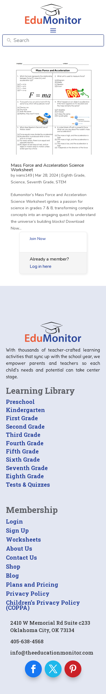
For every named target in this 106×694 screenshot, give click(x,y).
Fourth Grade (25, 443)
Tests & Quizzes (28, 484)
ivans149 (24, 175)
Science (18, 182)
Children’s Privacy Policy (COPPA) (43, 605)
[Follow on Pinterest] (72, 668)
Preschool (20, 401)
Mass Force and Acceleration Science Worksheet (47, 167)
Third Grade (23, 434)
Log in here (40, 266)
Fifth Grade (22, 451)
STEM (61, 182)
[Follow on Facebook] (33, 668)
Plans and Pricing (32, 584)
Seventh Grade (40, 182)
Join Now (38, 238)
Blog (12, 575)
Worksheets (23, 539)
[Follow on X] (53, 668)
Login (14, 521)
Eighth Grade (73, 175)
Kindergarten (25, 409)
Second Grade (25, 426)
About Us (19, 548)
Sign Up (17, 530)
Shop (13, 566)
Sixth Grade (23, 459)
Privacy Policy (27, 593)
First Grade (22, 418)
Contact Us (21, 557)
